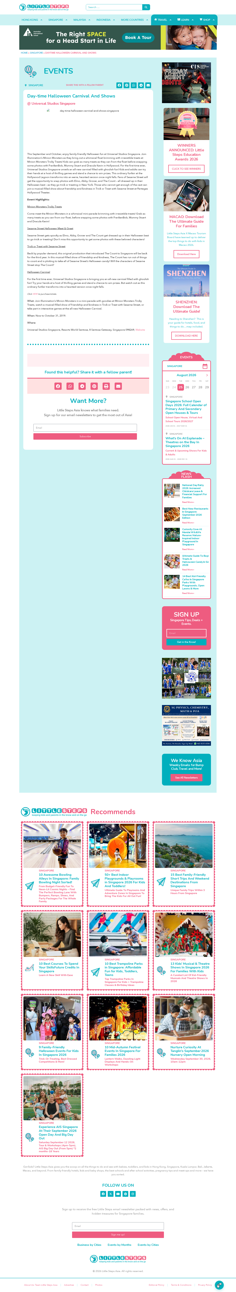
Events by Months (119, 1245)
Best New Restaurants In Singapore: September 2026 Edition (195, 513)
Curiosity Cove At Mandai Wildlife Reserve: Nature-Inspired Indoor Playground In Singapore (192, 537)
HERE (35, 294)
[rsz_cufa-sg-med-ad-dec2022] (186, 678)
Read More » (188, 502)
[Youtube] (118, 1194)
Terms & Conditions (181, 1285)
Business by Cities (89, 1245)
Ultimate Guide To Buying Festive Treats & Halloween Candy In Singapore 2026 (201, 560)
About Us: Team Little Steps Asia (40, 1285)
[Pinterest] (125, 1194)
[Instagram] (133, 1194)
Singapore (36, 52)
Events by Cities (148, 1245)
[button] (119, 85)
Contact (84, 1285)
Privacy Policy (205, 1285)
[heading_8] (118, 37)
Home (24, 52)
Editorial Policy (156, 1285)
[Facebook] (103, 1194)
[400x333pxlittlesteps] (186, 82)
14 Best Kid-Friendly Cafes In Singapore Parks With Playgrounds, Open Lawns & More (194, 582)
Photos (98, 1285)
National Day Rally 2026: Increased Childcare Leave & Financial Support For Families (194, 491)
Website (140, 330)
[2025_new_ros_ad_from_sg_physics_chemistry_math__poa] (186, 725)
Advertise (69, 1285)
